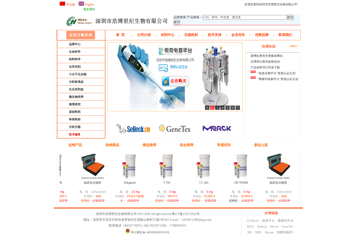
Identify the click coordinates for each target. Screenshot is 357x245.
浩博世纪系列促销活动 (265, 61)
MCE (250, 226)
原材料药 (75, 112)
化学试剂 (75, 66)
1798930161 (178, 225)
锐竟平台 (268, 220)
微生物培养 (76, 96)
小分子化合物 (77, 74)
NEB (258, 232)
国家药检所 (285, 232)
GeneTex (287, 226)
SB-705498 (237, 182)
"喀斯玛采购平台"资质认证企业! (278, 79)
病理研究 (75, 104)
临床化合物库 (89, 182)
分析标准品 (76, 81)
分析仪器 (75, 127)
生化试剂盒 (76, 89)
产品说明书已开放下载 (265, 67)
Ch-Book (253, 220)
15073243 (189, 214)
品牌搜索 (179, 17)
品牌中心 (75, 44)
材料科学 (75, 59)
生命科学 (75, 51)
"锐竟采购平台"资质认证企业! (277, 73)
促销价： (231, 200)
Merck (274, 226)
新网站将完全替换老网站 (267, 55)
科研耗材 (75, 119)
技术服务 (75, 134)
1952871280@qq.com (196, 219)
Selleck (262, 226)
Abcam (269, 232)
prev (111, 129)
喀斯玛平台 (286, 220)
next (240, 129)
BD (249, 232)
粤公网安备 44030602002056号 (150, 232)
